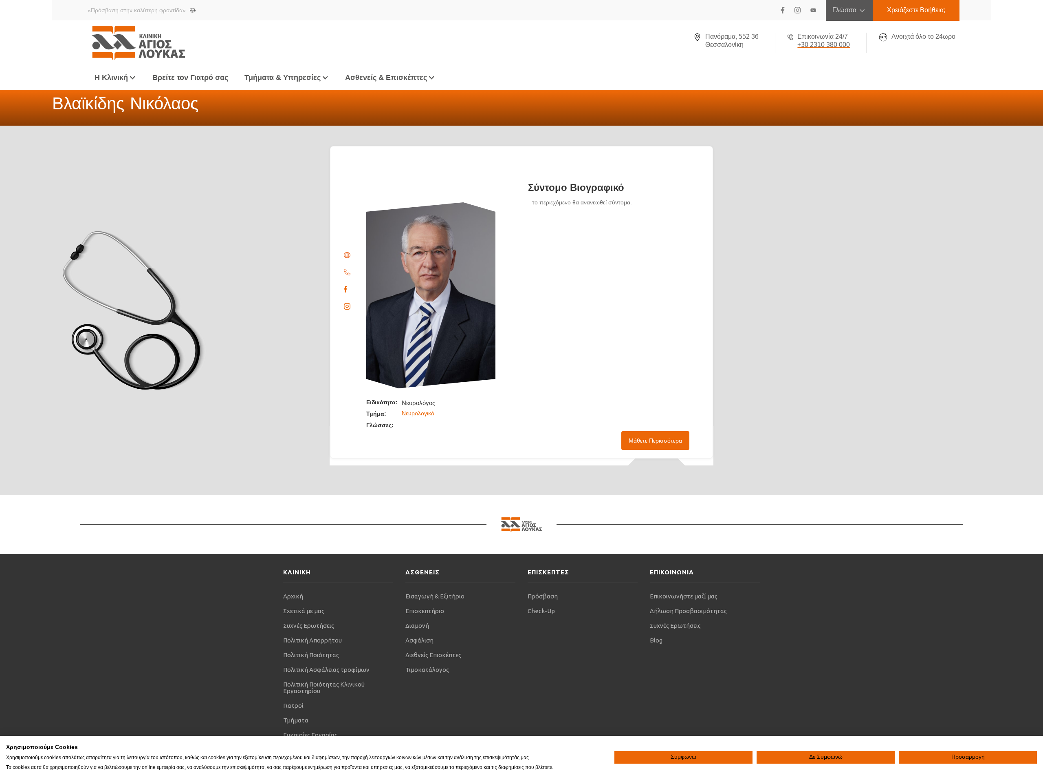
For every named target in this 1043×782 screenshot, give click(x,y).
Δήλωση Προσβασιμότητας (688, 610)
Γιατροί (293, 705)
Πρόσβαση (543, 596)
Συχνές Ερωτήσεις (308, 625)
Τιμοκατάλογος (427, 669)
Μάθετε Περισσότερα (655, 440)
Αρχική (293, 596)
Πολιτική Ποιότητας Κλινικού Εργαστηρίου (324, 687)
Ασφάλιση (419, 640)
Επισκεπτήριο (424, 610)
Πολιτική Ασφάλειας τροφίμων (326, 669)
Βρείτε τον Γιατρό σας (190, 77)
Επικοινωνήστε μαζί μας (683, 596)
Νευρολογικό (418, 413)
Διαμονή (417, 625)
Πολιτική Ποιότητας (311, 654)
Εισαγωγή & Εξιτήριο (434, 596)
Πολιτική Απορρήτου (312, 640)
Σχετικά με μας (303, 610)
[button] (115, 77)
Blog (656, 640)
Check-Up (541, 610)
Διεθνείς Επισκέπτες (433, 654)
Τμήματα (295, 720)
